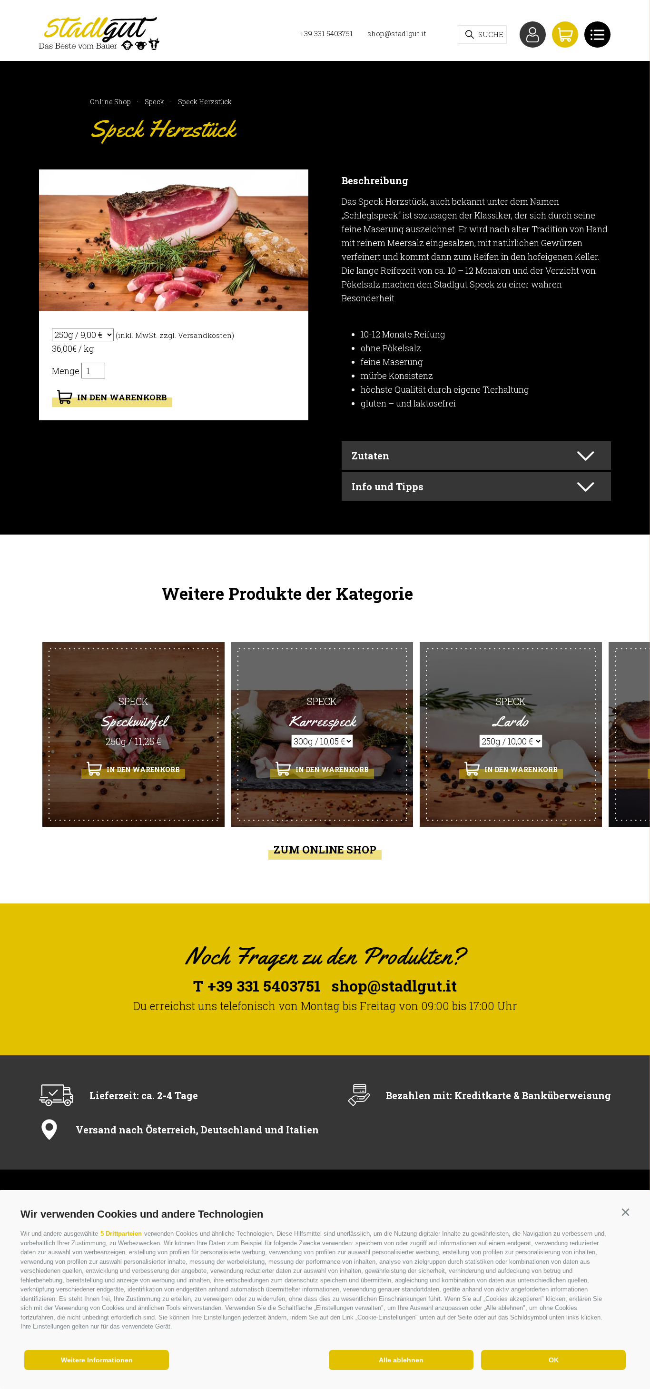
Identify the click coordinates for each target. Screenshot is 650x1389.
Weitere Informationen (97, 1360)
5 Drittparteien (121, 1233)
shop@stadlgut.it (396, 33)
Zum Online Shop (325, 849)
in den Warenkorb (122, 397)
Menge (66, 371)
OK (554, 1360)
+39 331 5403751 (326, 33)
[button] (625, 1212)
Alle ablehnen (401, 1360)
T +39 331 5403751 (257, 985)
